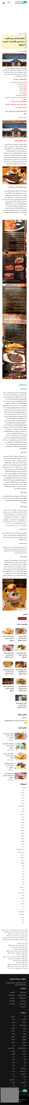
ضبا (23, 906)
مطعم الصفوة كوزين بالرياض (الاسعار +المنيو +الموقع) (8, 672)
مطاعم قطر (23, 1007)
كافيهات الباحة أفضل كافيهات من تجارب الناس (17, 968)
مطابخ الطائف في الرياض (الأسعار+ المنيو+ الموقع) (22, 688)
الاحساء (22, 795)
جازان (23, 879)
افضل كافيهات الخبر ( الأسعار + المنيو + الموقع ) (17, 966)
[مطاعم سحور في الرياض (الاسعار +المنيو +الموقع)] (21, 736)
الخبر (23, 809)
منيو (23, 920)
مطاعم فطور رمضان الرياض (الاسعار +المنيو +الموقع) (9, 655)
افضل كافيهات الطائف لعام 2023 (20, 961)
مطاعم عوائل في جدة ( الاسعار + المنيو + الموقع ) (16, 936)
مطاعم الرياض (22, 618)
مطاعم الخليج (23, 1004)
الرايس (22, 822)
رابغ (23, 901)
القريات (22, 836)
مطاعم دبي (12, 998)
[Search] (8, 2)
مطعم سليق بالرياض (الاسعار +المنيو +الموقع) (21, 655)
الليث (23, 847)
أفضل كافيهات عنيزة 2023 (21, 963)
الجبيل (22, 803)
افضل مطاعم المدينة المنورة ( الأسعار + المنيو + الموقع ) (15, 938)
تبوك (23, 874)
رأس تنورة (22, 898)
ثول (23, 877)
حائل (23, 885)
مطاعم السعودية (22, 995)
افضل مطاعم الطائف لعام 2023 (20, 949)
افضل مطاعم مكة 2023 (22, 943)
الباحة (23, 798)
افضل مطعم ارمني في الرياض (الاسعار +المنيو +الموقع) (21, 705)
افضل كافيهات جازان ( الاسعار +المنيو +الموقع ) (17, 964)
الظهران (22, 833)
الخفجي (22, 814)
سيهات (22, 904)
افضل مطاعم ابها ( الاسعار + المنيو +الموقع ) (17, 945)
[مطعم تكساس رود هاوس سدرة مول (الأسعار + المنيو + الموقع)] (14, 60)
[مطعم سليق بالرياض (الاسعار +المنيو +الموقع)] (21, 766)
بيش (23, 871)
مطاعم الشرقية (22, 998)
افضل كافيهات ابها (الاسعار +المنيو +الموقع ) (17, 959)
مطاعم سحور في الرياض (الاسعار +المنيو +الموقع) (22, 638)
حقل (23, 890)
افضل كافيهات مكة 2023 (22, 955)
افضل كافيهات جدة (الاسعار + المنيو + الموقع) (17, 953)
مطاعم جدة (23, 1001)
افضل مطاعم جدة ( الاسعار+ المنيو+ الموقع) (17, 934)
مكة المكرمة (21, 914)
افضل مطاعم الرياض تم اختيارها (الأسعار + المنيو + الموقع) (14, 930)
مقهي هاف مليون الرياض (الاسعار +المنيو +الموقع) (8, 746)
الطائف (22, 830)
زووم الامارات (12, 1001)
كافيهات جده (12, 1004)
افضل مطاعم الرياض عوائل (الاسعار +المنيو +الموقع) (16, 932)
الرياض (22, 825)
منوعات (22, 917)
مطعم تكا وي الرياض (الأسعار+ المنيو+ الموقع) (8, 688)
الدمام (22, 820)
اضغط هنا (24, 99)
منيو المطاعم (23, 992)
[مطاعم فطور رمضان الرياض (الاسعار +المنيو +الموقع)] (21, 776)
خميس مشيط (21, 893)
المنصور (22, 855)
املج (23, 868)
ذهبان (23, 895)
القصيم (22, 839)
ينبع (23, 923)
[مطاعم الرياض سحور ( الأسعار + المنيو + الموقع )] (21, 756)
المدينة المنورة (21, 852)
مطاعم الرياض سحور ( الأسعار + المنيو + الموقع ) (8, 638)
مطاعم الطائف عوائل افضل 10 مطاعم (19, 947)
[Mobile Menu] (4, 3)
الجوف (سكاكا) (21, 806)
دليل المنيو (12, 992)
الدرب (23, 817)
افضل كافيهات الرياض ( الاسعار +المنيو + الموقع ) (16, 951)
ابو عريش (22, 793)
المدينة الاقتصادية (20, 849)
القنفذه (22, 844)
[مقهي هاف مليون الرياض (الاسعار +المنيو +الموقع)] (21, 746)
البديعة (22, 801)
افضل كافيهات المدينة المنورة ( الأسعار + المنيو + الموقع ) (15, 957)
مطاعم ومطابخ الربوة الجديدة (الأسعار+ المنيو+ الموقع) (21, 672)
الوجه (23, 866)
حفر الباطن (21, 887)
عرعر (23, 909)
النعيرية (22, 858)
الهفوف (22, 863)
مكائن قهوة (21, 912)
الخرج (23, 812)
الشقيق (22, 828)
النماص (22, 860)
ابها (23, 790)
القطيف (22, 841)
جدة (23, 882)
